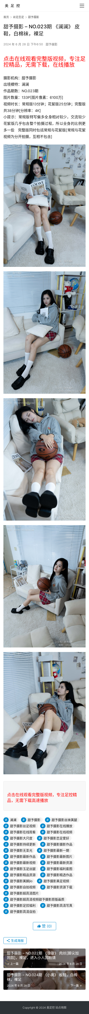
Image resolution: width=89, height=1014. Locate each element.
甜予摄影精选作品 (59, 875)
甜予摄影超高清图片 (24, 893)
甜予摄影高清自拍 (23, 911)
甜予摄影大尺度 (21, 838)
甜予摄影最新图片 (59, 856)
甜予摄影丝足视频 (23, 826)
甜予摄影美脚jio (21, 881)
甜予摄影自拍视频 (23, 887)
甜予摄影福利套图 (59, 869)
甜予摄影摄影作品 (59, 844)
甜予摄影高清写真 (59, 905)
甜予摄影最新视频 (23, 862)
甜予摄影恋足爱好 (56, 838)
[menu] (82, 6)
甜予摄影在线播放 (59, 826)
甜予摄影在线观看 (23, 832)
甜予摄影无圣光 (21, 850)
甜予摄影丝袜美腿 (64, 820)
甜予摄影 (52, 44)
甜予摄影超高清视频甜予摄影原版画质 (37, 899)
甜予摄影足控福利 (23, 905)
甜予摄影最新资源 (59, 862)
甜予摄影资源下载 (59, 887)
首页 (6, 17)
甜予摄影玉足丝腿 (23, 869)
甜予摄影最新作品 (23, 856)
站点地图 (60, 1007)
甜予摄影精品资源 (23, 875)
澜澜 (13, 820)
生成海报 (17, 940)
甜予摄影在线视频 (59, 832)
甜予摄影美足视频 (56, 881)
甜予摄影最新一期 (56, 850)
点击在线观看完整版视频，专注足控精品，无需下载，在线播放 (44, 62)
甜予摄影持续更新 (23, 844)
